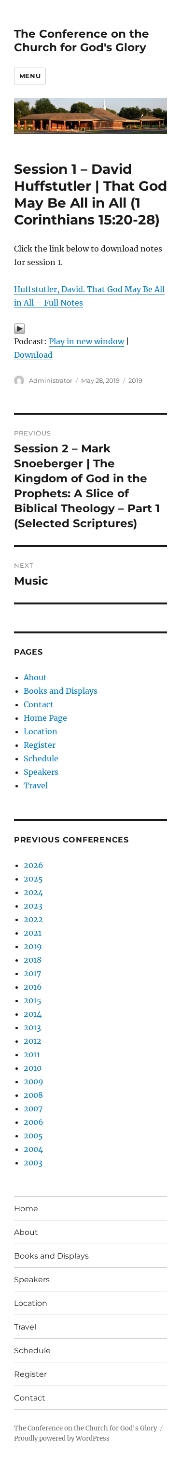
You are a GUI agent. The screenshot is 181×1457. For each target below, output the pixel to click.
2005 (33, 1135)
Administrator (50, 380)
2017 (32, 973)
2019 (135, 380)
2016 (33, 987)
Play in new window (86, 341)
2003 (33, 1162)
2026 (33, 865)
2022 (33, 919)
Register (40, 745)
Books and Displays (60, 691)
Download (33, 355)
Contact (39, 704)
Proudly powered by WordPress (62, 1438)
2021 (33, 933)
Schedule (41, 758)
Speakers (41, 772)
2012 (33, 1041)
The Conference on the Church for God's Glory (81, 40)
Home (26, 1208)
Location (40, 731)
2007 (33, 1108)
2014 (33, 1014)
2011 (32, 1054)
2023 (33, 906)
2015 (33, 1000)
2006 (33, 1122)
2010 (33, 1068)
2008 (33, 1095)
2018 (33, 960)
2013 (32, 1027)
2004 (33, 1149)
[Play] (90, 329)
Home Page (45, 718)
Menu (30, 76)
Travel (36, 785)
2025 (33, 878)
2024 (33, 892)
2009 (33, 1081)
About (35, 677)
